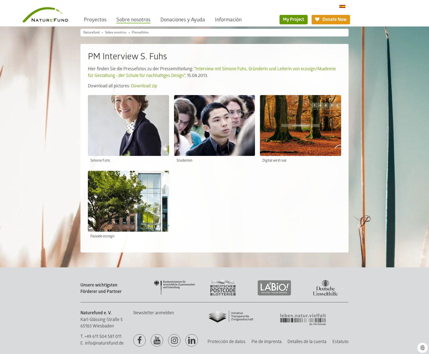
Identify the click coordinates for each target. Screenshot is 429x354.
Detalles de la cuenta (306, 341)
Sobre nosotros (133, 20)
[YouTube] (157, 341)
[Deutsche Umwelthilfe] (325, 294)
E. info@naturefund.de (102, 343)
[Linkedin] (191, 341)
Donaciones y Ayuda (182, 20)
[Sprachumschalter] (344, 6)
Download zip (144, 86)
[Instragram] (174, 341)
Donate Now (334, 19)
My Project (293, 19)
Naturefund (91, 33)
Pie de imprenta (266, 341)
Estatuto (340, 341)
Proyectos (95, 20)
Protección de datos (227, 341)
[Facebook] (139, 341)
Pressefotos (140, 33)
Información (228, 20)
